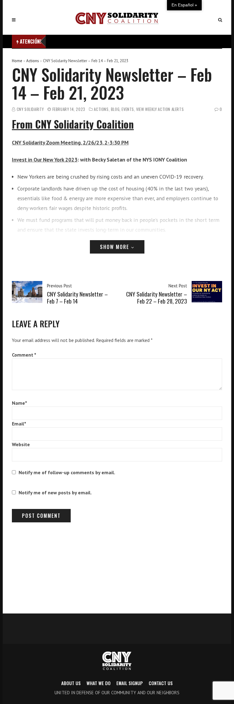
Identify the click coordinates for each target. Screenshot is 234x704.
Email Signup (129, 683)
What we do (99, 683)
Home (17, 60)
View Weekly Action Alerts (160, 109)
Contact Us (161, 683)
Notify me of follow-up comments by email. (67, 472)
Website (21, 444)
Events (128, 109)
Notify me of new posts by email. (55, 492)
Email (19, 424)
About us (71, 683)
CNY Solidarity (30, 109)
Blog (115, 109)
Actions (32, 60)
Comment (24, 355)
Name (19, 403)
